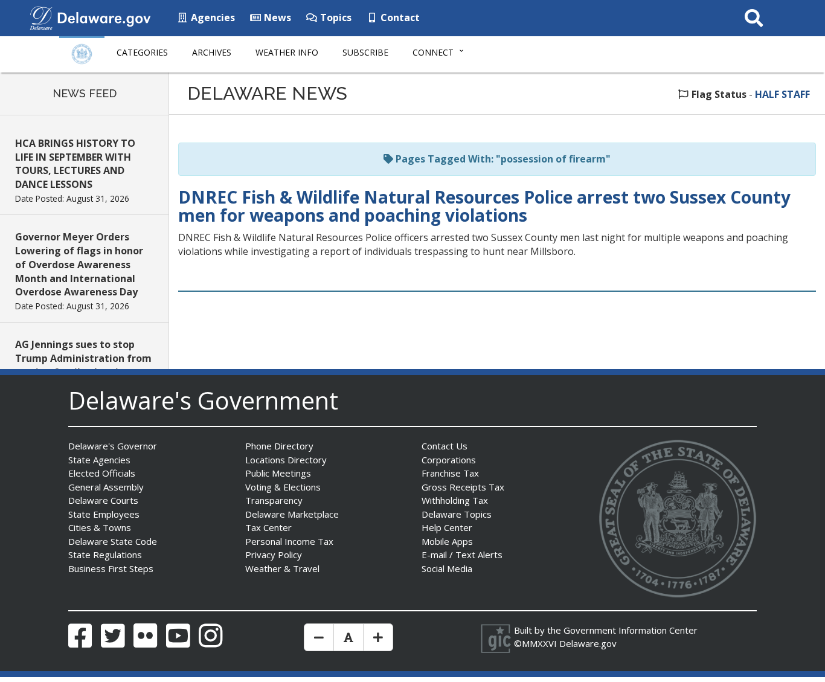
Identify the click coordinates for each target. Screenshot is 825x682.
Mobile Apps (447, 541)
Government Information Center (630, 630)
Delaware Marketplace (292, 514)
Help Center (447, 527)
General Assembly (106, 487)
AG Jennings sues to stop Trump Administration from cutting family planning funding (83, 365)
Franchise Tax (450, 473)
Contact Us (444, 446)
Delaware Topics (457, 514)
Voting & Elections (283, 487)
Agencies (211, 17)
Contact (399, 17)
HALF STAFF (782, 94)
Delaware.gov (588, 643)
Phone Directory (279, 446)
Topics (335, 17)
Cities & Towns (99, 527)
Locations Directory (286, 460)
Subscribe (365, 52)
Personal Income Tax (289, 541)
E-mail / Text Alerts (462, 554)
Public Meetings (278, 473)
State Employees (104, 514)
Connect (433, 52)
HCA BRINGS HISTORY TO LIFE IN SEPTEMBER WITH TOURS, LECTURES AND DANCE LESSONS (75, 164)
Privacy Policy (273, 554)
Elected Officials (101, 473)
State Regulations (105, 554)
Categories (142, 52)
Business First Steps (110, 568)
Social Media (447, 568)
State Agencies (99, 460)
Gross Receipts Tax (463, 487)
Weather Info (286, 52)
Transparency (274, 500)
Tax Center (268, 527)
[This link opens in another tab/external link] (41, 17)
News (276, 17)
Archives (211, 52)
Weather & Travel (282, 568)
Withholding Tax (455, 500)
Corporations (449, 460)
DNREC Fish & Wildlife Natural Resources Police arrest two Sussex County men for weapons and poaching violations (484, 206)
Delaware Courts (103, 500)
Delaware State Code (112, 541)
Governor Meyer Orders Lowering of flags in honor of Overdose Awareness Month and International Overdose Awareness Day (79, 264)
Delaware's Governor (112, 446)
